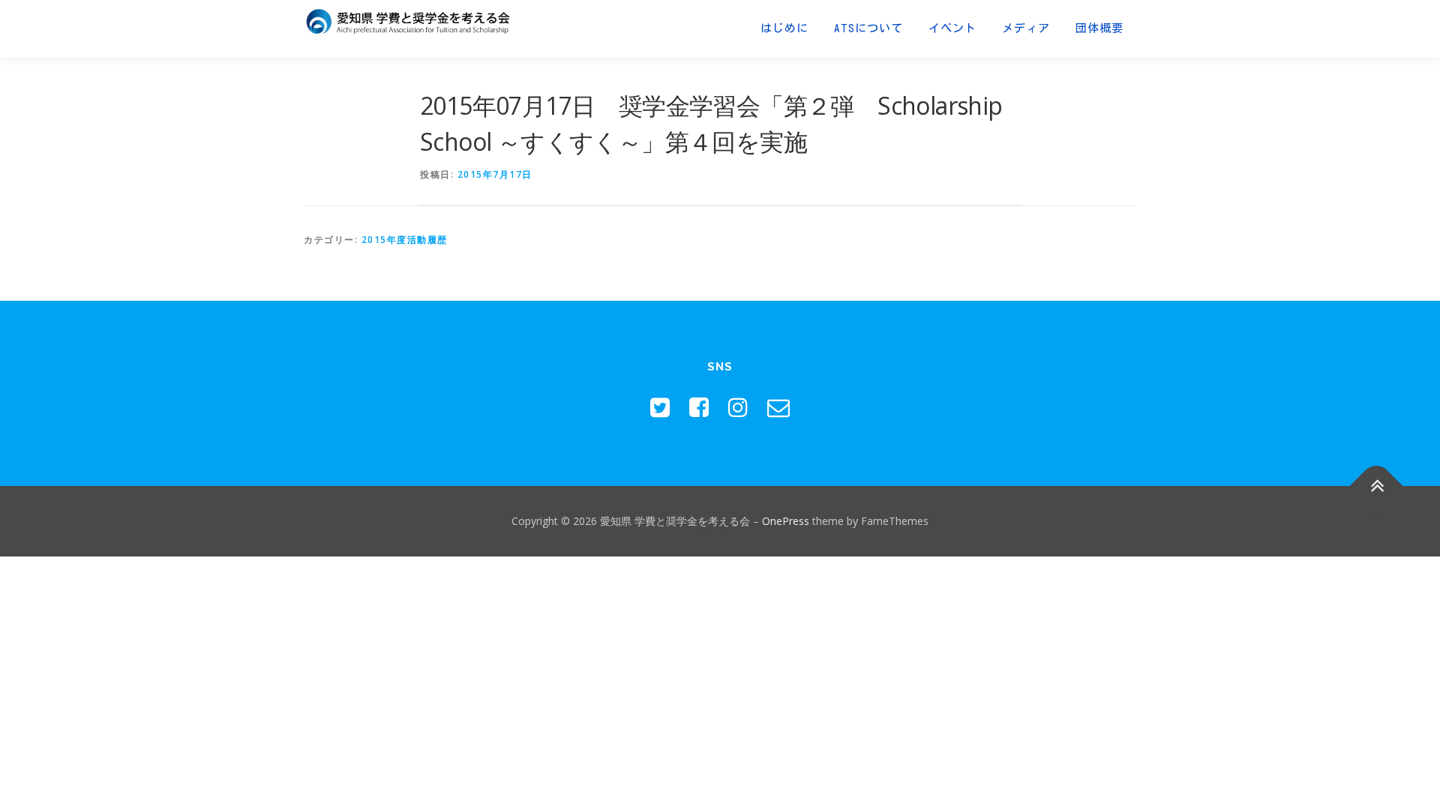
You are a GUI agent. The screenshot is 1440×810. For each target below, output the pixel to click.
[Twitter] (660, 407)
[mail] (778, 407)
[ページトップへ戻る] (1376, 486)
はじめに (784, 28)
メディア (1026, 28)
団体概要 (1100, 28)
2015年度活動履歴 (405, 239)
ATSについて (868, 28)
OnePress (785, 521)
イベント (952, 28)
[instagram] (738, 407)
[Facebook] (699, 407)
